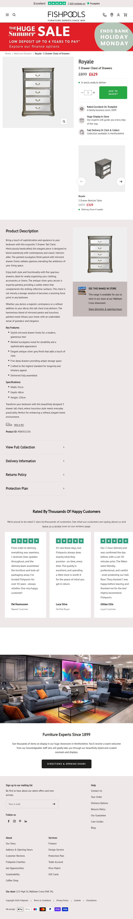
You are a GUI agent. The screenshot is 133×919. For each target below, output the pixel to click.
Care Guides (97, 821)
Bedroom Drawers (23, 53)
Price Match (54, 868)
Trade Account (55, 862)
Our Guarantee (98, 815)
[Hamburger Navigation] (7, 15)
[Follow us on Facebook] (9, 821)
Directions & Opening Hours (66, 763)
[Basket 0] (125, 14)
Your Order (96, 796)
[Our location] (111, 15)
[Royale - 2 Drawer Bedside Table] (102, 168)
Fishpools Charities (15, 862)
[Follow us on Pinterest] (20, 821)
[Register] (54, 804)
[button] (64, 121)
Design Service (56, 849)
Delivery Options (99, 803)
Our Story (11, 843)
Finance (52, 843)
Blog (93, 827)
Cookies (77, 900)
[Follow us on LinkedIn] (26, 821)
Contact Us (96, 790)
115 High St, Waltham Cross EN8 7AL (35, 891)
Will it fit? (19, 424)
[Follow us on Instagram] (14, 821)
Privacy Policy (62, 900)
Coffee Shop (12, 880)
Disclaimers (91, 900)
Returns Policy (98, 809)
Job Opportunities (15, 868)
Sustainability (13, 874)
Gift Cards (53, 874)
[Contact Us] (105, 15)
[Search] (14, 14)
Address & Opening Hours (19, 849)
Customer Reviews (15, 855)
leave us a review (51, 526)
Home (8, 53)
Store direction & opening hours (105, 309)
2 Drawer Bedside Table (90, 200)
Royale (82, 196)
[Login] (118, 14)
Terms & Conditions (42, 900)
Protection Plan (56, 855)
